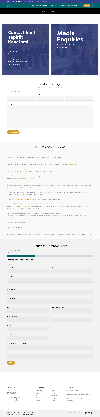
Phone (10, 325)
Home (8, 379)
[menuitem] (20, 2)
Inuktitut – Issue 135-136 (72, 390)
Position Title (12, 276)
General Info (45, 11)
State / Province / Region (58, 307)
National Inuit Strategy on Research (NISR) (21, 199)
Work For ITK (54, 395)
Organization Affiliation (16, 343)
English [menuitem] (20, 1)
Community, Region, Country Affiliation (22, 353)
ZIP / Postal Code (12, 316)
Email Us (53, 11)
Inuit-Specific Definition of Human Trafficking (77, 394)
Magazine (39, 400)
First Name (10, 267)
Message (10, 104)
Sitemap (53, 398)
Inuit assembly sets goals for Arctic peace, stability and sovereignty (79, 399)
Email (38, 94)
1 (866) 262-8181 (23, 61)
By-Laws (53, 400)
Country (53, 316)
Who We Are (18, 178)
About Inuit (27, 178)
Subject (67, 94)
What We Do (39, 393)
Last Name (54, 267)
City (8, 307)
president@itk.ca (24, 171)
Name (9, 94)
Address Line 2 (11, 298)
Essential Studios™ (29, 414)
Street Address (11, 289)
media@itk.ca (63, 47)
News (37, 398)
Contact (53, 390)
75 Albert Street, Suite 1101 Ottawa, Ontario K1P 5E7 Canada (13, 392)
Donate (53, 393)
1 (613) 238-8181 (17, 59)
